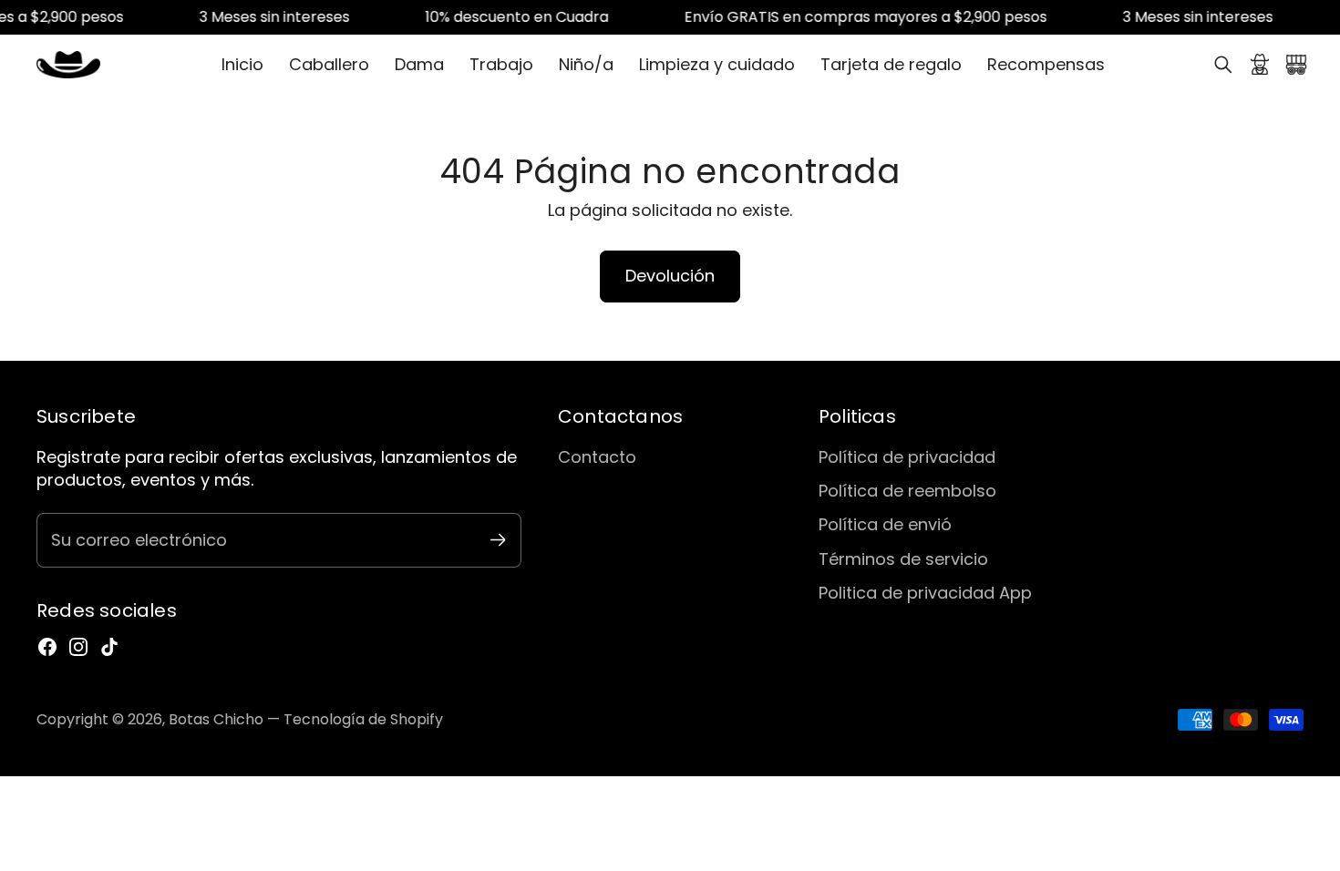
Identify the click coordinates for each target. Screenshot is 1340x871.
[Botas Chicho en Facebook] (47, 647)
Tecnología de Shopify (363, 719)
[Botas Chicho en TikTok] (109, 647)
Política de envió (885, 524)
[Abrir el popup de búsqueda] (1223, 64)
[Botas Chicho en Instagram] (78, 647)
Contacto (597, 457)
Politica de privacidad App (925, 592)
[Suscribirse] (498, 540)
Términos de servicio (903, 559)
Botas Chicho (216, 719)
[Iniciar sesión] (1260, 64)
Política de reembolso (907, 490)
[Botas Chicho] (68, 64)
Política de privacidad (907, 457)
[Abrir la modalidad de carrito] (1296, 64)
